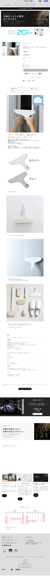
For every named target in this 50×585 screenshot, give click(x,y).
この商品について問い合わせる (35, 77)
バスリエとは (17, 5)
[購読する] (16, 542)
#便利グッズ (14, 384)
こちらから (30, 539)
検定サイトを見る (36, 495)
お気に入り (24, 5)
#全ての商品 (27, 384)
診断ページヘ (20, 499)
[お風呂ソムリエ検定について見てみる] (25, 431)
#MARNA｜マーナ (8, 384)
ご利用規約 (13, 556)
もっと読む (4, 495)
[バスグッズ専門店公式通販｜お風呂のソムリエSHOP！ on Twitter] (8, 545)
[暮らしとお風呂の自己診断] (25, 478)
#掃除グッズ (32, 384)
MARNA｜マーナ (28, 43)
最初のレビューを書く (34, 88)
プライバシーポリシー (29, 556)
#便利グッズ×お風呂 (21, 384)
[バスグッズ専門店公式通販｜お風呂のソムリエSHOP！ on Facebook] (4, 545)
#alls (3, 384)
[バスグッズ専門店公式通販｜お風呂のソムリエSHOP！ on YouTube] (6, 545)
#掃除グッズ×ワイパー (39, 384)
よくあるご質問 (36, 556)
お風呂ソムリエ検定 (31, 5)
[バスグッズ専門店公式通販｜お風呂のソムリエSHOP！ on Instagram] (2, 545)
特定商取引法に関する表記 (19, 556)
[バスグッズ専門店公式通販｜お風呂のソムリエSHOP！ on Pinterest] (10, 545)
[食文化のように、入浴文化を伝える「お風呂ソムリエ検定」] (40, 478)
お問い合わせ (42, 556)
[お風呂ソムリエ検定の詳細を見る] (25, 19)
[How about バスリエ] (9, 478)
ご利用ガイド (7, 556)
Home (24, 43)
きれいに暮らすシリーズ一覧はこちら (16, 327)
